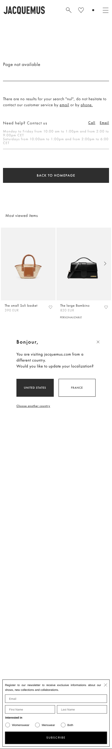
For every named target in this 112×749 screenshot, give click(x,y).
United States (35, 388)
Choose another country (33, 406)
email (64, 105)
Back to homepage (56, 175)
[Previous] (7, 264)
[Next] (105, 264)
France (77, 388)
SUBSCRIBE (55, 738)
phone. (87, 105)
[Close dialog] (105, 684)
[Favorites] (50, 306)
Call (92, 123)
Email (104, 123)
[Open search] (69, 10)
